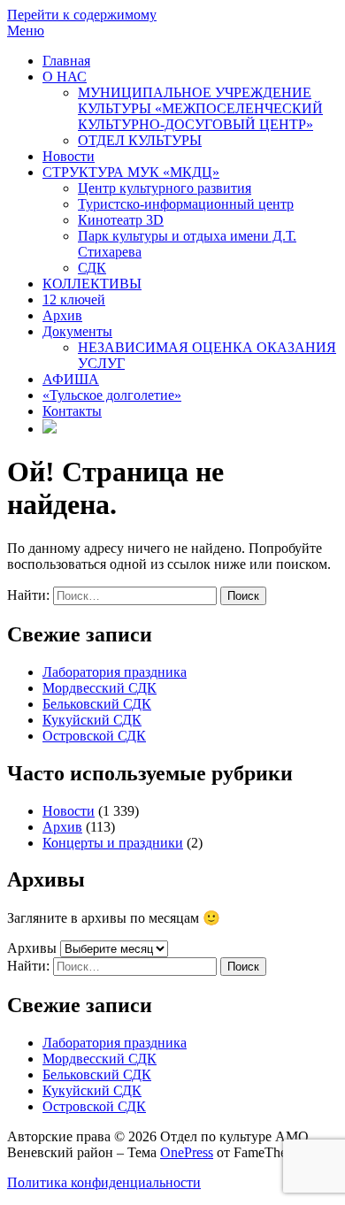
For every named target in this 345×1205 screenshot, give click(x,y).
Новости (68, 156)
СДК (92, 267)
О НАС (64, 76)
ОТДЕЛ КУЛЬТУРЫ (140, 140)
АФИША (70, 379)
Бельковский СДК (96, 703)
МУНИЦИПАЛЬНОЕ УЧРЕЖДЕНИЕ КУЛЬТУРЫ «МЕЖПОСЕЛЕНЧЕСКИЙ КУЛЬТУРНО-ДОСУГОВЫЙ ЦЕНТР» (200, 108)
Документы (77, 331)
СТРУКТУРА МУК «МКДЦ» (130, 172)
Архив (62, 315)
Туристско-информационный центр (186, 203)
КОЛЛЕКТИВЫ (92, 283)
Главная (66, 60)
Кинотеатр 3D (121, 219)
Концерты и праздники (112, 842)
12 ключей (73, 299)
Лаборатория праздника (114, 671)
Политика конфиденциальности (104, 1182)
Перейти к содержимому (82, 14)
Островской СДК (94, 735)
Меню (25, 30)
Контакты (72, 410)
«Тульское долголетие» (111, 395)
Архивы (32, 948)
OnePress (186, 1152)
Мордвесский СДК (99, 687)
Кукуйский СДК (92, 719)
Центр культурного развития (164, 188)
